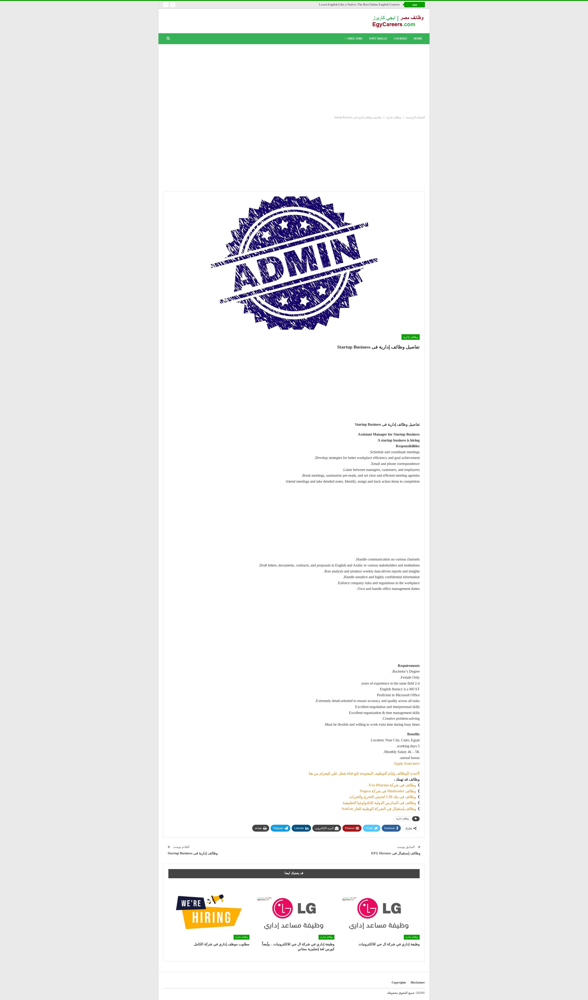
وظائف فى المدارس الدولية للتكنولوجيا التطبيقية (379, 803)
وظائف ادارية (402, 818)
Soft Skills (378, 38)
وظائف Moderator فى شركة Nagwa (388, 791)
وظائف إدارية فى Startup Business (193, 853)
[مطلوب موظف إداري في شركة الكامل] (208, 911)
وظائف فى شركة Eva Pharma (392, 785)
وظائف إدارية (410, 337)
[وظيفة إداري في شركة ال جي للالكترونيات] (379, 911)
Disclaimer (418, 982)
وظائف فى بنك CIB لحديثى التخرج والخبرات (382, 797)
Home (418, 38)
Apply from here (407, 763)
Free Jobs (355, 38)
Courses (400, 38)
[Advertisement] (294, 79)
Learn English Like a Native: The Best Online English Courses (359, 4)
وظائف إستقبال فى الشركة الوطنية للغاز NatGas (379, 809)
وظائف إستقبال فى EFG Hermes (395, 853)
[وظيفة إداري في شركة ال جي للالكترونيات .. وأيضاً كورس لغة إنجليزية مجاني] (294, 911)
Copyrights (399, 982)
